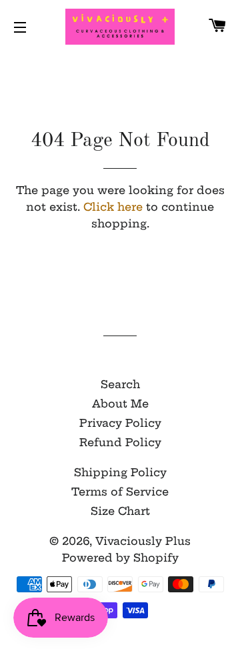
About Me (120, 403)
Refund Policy (120, 442)
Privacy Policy (120, 423)
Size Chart (120, 511)
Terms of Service (120, 491)
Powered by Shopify (120, 557)
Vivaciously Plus (143, 541)
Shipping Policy (120, 472)
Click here (113, 206)
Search (120, 384)
